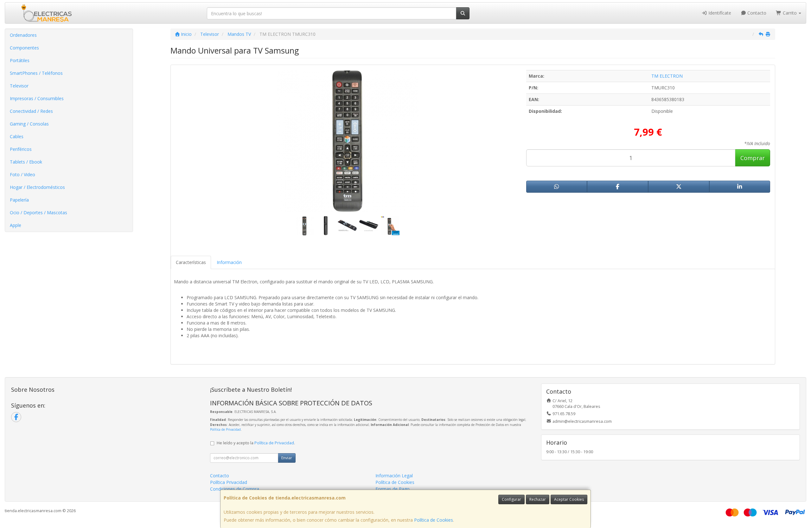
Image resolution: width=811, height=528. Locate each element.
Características (191, 262)
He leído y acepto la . (256, 443)
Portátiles (19, 60)
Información (229, 262)
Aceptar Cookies (569, 499)
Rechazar (537, 499)
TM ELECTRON (667, 76)
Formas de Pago (392, 489)
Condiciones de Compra (234, 489)
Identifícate (719, 13)
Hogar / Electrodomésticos (37, 187)
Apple (15, 225)
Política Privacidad (228, 482)
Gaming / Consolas (29, 124)
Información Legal (394, 476)
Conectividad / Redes (31, 111)
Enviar (286, 457)
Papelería (19, 200)
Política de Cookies (433, 520)
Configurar (511, 499)
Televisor (19, 86)
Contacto (756, 13)
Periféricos (21, 149)
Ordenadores (23, 35)
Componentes (24, 48)
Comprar (752, 158)
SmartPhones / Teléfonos (36, 73)
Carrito (790, 13)
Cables (16, 136)
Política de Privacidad (225, 429)
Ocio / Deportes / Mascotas (38, 212)
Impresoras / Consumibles (37, 98)
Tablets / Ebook (26, 162)
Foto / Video (22, 174)
